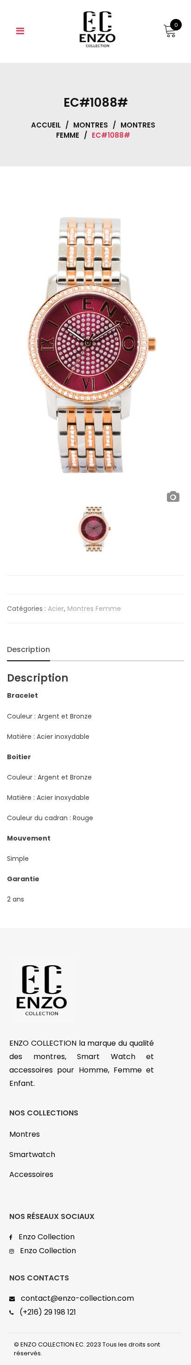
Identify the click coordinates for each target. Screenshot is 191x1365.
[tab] (28, 649)
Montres (90, 125)
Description (28, 649)
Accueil (46, 125)
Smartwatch (32, 1154)
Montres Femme (94, 608)
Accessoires (31, 1174)
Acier (56, 608)
